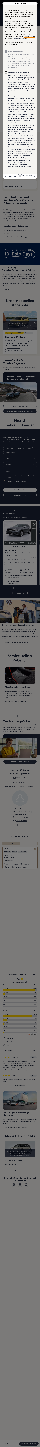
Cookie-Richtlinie (29, 36)
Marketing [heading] (11, 96)
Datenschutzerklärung (20, 38)
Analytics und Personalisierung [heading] (18, 72)
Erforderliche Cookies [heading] (15, 51)
